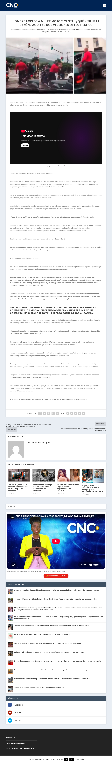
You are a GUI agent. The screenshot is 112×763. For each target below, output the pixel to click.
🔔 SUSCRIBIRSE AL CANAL (56, 576)
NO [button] (72, 759)
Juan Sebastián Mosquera (32, 29)
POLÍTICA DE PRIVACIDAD (15, 743)
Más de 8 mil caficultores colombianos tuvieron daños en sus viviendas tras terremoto (49, 652)
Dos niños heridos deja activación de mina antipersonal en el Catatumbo (42, 488)
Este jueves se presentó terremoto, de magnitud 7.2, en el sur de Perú (42, 634)
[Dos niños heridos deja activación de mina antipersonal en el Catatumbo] (43, 475)
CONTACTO (10, 738)
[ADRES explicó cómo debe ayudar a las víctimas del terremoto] (10, 689)
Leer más (80, 759)
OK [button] (66, 759)
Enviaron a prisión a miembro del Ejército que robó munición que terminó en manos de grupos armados (55, 670)
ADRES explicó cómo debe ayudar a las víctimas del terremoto (39, 688)
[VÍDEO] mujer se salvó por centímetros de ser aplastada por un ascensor (17, 488)
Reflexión (94, 29)
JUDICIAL (72, 29)
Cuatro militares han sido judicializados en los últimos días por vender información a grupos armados (55, 599)
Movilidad (79, 29)
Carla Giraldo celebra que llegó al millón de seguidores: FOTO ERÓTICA (68, 488)
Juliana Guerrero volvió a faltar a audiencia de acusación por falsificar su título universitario (51, 625)
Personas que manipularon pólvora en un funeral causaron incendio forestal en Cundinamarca (52, 679)
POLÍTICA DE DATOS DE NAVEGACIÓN (20, 748)
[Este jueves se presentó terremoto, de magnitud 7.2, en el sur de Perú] (10, 636)
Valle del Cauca (56, 32)
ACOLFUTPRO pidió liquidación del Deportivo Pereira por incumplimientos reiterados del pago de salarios (56, 590)
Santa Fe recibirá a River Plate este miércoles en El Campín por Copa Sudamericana (47, 643)
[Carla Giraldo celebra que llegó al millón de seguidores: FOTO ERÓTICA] (68, 475)
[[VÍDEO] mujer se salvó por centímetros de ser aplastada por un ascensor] (19, 475)
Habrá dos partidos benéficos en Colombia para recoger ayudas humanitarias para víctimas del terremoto (57, 661)
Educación (64, 29)
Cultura (57, 29)
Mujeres (87, 29)
